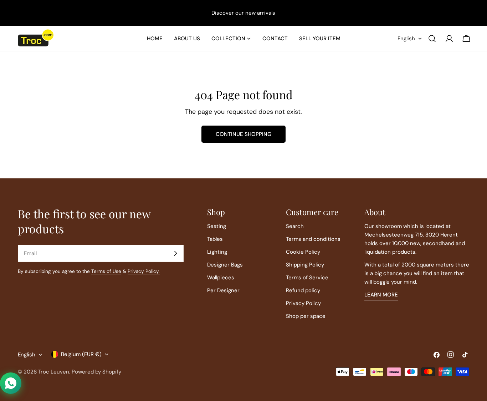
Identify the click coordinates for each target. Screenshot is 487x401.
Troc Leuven (53, 371)
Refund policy (303, 290)
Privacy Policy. (144, 271)
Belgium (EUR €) (81, 354)
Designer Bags (225, 264)
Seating (216, 226)
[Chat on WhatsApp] (10, 383)
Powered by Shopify (96, 371)
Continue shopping (243, 134)
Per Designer (223, 290)
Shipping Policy (305, 264)
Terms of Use (106, 271)
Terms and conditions (313, 239)
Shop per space (305, 316)
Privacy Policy (303, 303)
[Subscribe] (175, 253)
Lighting (217, 251)
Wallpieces (220, 277)
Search (295, 226)
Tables (215, 239)
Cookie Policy (303, 251)
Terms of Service (307, 277)
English (406, 38)
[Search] (432, 38)
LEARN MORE (381, 294)
